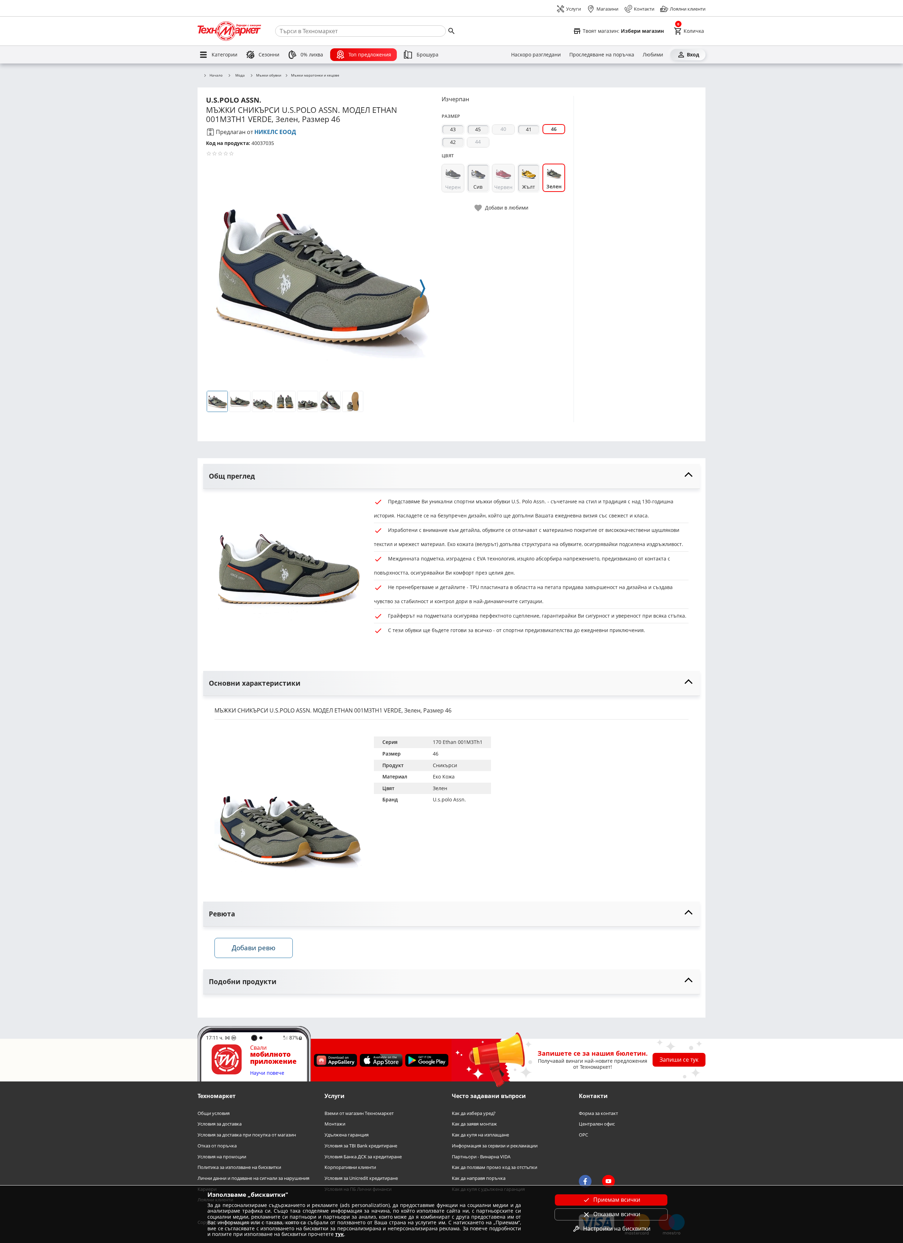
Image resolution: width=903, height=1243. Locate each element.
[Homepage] (229, 31)
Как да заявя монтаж (474, 1124)
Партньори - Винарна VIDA (481, 1156)
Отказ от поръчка (217, 1145)
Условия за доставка (220, 1124)
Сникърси (445, 765)
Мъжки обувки (268, 75)
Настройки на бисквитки (616, 1228)
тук (339, 1234)
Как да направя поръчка (478, 1178)
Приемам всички (616, 1199)
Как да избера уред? (474, 1113)
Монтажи (335, 1124)
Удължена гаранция (347, 1135)
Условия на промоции (222, 1156)
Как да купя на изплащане (480, 1135)
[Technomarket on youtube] (608, 1181)
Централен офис (597, 1124)
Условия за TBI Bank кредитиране (361, 1145)
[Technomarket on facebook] (585, 1181)
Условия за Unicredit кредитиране (361, 1178)
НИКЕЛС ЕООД (275, 132)
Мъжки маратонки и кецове (315, 75)
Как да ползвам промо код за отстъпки (494, 1167)
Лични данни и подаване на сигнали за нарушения (253, 1178)
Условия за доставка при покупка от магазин (247, 1135)
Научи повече (267, 1073)
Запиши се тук (679, 1059)
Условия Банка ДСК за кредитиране (363, 1156)
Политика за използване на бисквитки (239, 1167)
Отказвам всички (616, 1214)
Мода (240, 75)
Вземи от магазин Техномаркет (359, 1113)
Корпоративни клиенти (350, 1167)
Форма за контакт (598, 1113)
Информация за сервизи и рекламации (495, 1145)
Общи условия (214, 1113)
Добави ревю (253, 947)
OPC (583, 1135)
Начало (216, 75)
